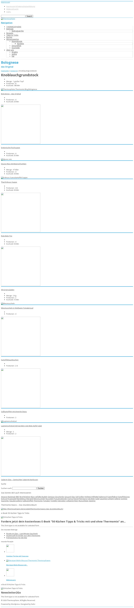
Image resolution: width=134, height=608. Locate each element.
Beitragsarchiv (18, 31)
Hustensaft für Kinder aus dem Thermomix (23, 535)
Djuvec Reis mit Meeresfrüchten (13, 164)
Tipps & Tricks (12, 35)
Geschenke (59, 497)
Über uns (10, 50)
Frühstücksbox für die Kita (16, 537)
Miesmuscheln (39, 499)
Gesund (68, 497)
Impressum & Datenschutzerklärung (20, 6)
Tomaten (46, 501)
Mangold (29, 499)
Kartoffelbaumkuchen (9, 360)
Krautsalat (12, 499)
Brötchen (27, 497)
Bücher (9, 37)
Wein (76, 501)
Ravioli (76, 499)
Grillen (81, 497)
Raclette (20, 43)
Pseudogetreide (60, 499)
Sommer (124, 499)
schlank (111, 499)
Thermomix (38, 501)
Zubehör (92, 501)
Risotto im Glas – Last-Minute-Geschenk (22, 533)
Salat (97, 499)
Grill (77, 497)
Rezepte (9, 33)
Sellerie (117, 499)
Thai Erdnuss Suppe (9, 182)
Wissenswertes (12, 39)
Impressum (5, 2)
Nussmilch (50, 499)
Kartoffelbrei (112, 497)
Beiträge (9, 29)
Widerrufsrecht (12, 9)
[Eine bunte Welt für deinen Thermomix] (8, 19)
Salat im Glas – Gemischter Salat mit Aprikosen (19, 479)
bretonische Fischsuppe (10, 147)
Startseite (5, 71)
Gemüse (51, 497)
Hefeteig (88, 497)
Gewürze (14, 71)
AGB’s (8, 12)
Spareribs (5, 501)
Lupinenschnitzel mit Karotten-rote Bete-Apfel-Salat (21, 426)
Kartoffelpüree (124, 497)
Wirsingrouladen (7, 290)
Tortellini (54, 501)
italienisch (103, 497)
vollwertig (70, 501)
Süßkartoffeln (27, 501)
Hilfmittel (95, 497)
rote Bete (91, 499)
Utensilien (62, 501)
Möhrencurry (11, 580)
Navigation (6, 22)
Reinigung (83, 499)
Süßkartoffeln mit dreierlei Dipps (14, 411)
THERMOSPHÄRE (13, 26)
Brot (21, 497)
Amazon (4, 497)
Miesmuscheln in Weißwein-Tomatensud (17, 308)
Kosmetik (16, 47)
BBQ (17, 497)
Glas (73, 497)
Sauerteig (103, 499)
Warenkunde (17, 41)
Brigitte (15, 52)
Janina (14, 54)
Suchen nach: (6, 488)
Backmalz (12, 497)
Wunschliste (83, 501)
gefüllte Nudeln (41, 497)
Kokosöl (4, 499)
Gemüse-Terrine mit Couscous (17, 556)
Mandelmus (21, 499)
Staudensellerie (15, 501)
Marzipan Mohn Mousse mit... (17, 565)
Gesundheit (16, 45)
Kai (13, 56)
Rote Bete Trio (6, 236)
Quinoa (70, 499)
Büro (33, 497)
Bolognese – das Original (11, 94)
